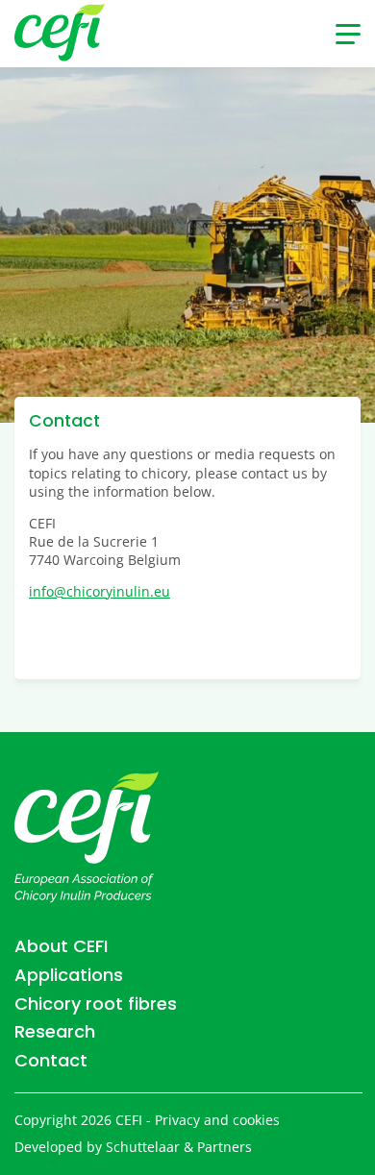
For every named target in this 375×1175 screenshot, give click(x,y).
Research (54, 1031)
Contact (51, 1060)
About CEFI (61, 946)
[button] (348, 33)
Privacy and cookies (217, 1120)
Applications (68, 975)
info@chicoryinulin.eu (99, 591)
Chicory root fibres (95, 1004)
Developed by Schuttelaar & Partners (133, 1147)
